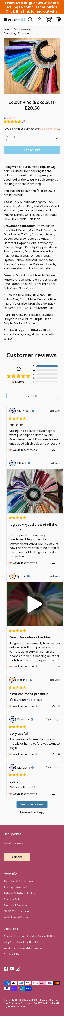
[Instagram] (18, 969)
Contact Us (11, 954)
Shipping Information (18, 881)
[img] (33, 411)
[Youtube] (12, 969)
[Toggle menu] (4, 19)
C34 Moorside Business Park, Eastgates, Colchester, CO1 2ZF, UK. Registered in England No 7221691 (32, 1003)
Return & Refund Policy (19, 893)
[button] (45, 366)
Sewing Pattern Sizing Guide (23, 948)
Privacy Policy (13, 899)
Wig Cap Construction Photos (24, 942)
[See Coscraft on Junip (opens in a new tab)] (40, 812)
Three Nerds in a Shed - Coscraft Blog (30, 936)
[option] (32, 66)
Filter (34, 396)
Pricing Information (17, 887)
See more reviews (32, 804)
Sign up (17, 857)
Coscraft (11, 117)
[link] (15, 121)
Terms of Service (15, 905)
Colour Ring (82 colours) (17, 33)
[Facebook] (6, 969)
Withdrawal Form (16, 917)
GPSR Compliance (49, 128)
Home (7, 29)
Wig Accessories (23, 29)
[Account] (39, 18)
